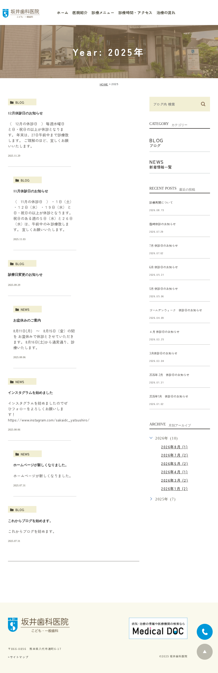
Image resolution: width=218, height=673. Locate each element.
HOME (104, 84)
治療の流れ (166, 12)
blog (19, 102)
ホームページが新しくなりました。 (41, 465)
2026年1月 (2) (174, 488)
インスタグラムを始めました (30, 393)
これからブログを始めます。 (30, 520)
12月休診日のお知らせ (25, 113)
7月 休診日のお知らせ (163, 245)
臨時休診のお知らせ (162, 224)
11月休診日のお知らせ (30, 191)
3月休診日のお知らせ (163, 353)
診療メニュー (102, 12)
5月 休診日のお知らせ (163, 288)
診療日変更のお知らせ (25, 275)
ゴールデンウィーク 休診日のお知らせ (175, 310)
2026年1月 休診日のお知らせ (168, 396)
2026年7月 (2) (174, 455)
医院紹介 (79, 12)
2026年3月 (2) (174, 480)
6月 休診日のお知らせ (163, 267)
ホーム (62, 12)
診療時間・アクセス (135, 12)
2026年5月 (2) (174, 463)
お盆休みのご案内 (27, 320)
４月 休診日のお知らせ (164, 331)
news (25, 309)
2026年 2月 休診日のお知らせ (169, 375)
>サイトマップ (18, 657)
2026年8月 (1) (174, 446)
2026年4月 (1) (174, 471)
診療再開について (161, 202)
